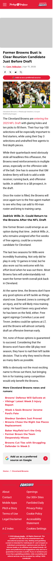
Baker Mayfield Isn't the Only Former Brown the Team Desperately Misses (23, 434)
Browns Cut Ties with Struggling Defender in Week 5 (25, 444)
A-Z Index (8, 528)
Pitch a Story (9, 508)
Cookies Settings (36, 528)
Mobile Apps (9, 502)
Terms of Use (10, 513)
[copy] (21, 72)
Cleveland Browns (20, 471)
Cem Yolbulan (13, 66)
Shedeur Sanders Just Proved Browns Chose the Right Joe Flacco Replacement (27, 422)
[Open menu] (4, 4)
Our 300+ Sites (35, 497)
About (5, 491)
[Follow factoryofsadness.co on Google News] (45, 458)
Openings (32, 491)
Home (6, 471)
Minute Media (19, 536)
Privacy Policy (34, 508)
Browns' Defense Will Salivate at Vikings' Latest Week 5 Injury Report (25, 401)
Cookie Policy (34, 513)
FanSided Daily (35, 502)
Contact (7, 497)
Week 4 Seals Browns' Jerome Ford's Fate (23, 411)
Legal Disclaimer (12, 519)
